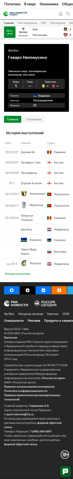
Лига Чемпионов (27, 23)
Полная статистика (17, 273)
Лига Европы (57, 23)
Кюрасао (36, 239)
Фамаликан (37, 193)
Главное (9, 23)
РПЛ (43, 23)
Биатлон (53, 314)
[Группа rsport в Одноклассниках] (59, 290)
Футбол (13, 50)
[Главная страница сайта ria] (4, 14)
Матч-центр (10, 32)
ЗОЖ (66, 314)
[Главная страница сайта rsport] (24, 14)
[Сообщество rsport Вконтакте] (43, 290)
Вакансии (10, 337)
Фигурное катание (30, 314)
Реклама (34, 320)
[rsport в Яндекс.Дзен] (27, 290)
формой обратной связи (20, 444)
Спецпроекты (14, 320)
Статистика (33, 119)
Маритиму (36, 205)
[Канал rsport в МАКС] (11, 290)
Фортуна (35, 263)
